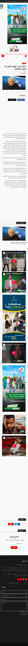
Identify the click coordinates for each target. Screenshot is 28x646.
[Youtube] (23, 579)
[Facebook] (18, 579)
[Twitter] (21, 579)
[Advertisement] (14, 118)
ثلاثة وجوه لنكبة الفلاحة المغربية (18, 243)
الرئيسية (1, 7)
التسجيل (14, 547)
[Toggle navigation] (3, 56)
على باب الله (24, 63)
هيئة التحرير (21, 1)
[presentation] (3, 223)
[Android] (26, 579)
